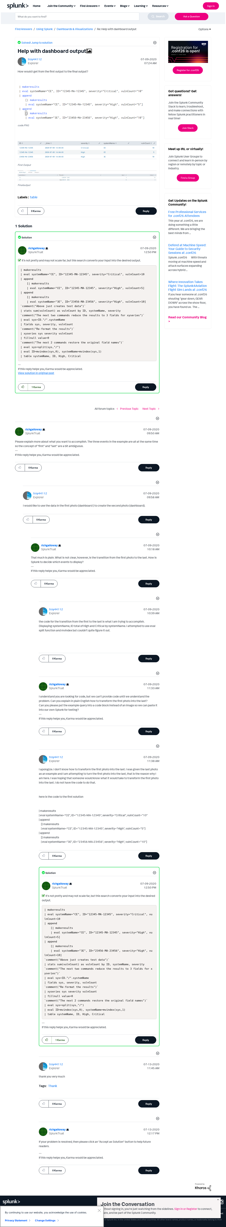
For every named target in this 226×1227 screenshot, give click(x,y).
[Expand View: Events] (114, 5)
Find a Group (188, 177)
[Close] (99, 1210)
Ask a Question (191, 16)
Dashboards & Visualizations (75, 29)
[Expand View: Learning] (146, 5)
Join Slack (188, 127)
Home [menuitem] (36, 6)
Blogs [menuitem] (123, 6)
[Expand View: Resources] (167, 5)
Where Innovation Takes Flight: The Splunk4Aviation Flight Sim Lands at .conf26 (187, 285)
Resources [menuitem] (159, 6)
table (33, 197)
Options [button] (202, 29)
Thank (52, 1086)
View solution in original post (36, 373)
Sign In (211, 5)
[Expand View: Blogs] (128, 5)
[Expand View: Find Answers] (99, 5)
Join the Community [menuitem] (60, 6)
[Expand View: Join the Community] (74, 5)
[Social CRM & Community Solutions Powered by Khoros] (203, 1187)
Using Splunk (44, 29)
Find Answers (23, 29)
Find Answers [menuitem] (88, 6)
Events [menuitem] (108, 6)
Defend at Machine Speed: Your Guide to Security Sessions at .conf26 (187, 249)
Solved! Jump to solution (36, 42)
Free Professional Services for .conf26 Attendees (187, 214)
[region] (52, 1216)
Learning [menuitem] (139, 6)
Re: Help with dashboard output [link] (116, 29)
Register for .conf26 (188, 70)
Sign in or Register (185, 1209)
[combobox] (92, 16)
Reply (146, 210)
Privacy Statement (16, 1220)
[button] (154, 43)
